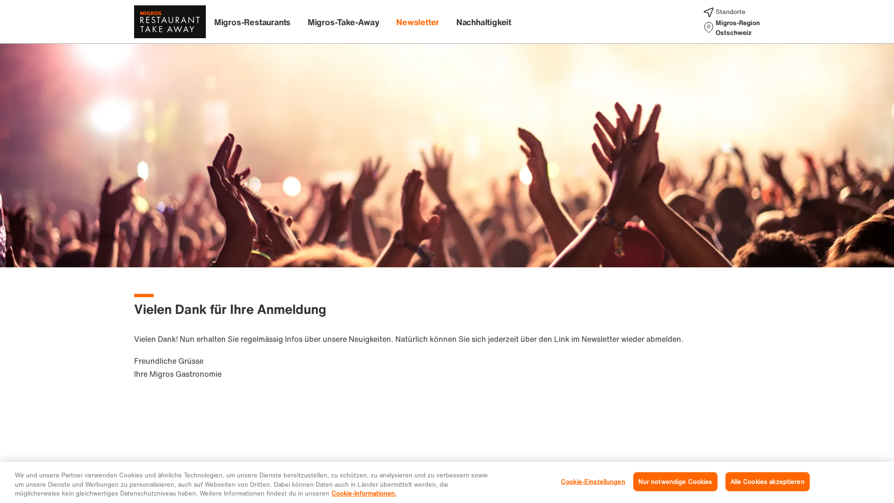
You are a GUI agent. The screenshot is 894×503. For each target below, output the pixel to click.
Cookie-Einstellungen (593, 481)
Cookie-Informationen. (364, 493)
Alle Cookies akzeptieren (768, 481)
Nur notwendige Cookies (675, 481)
